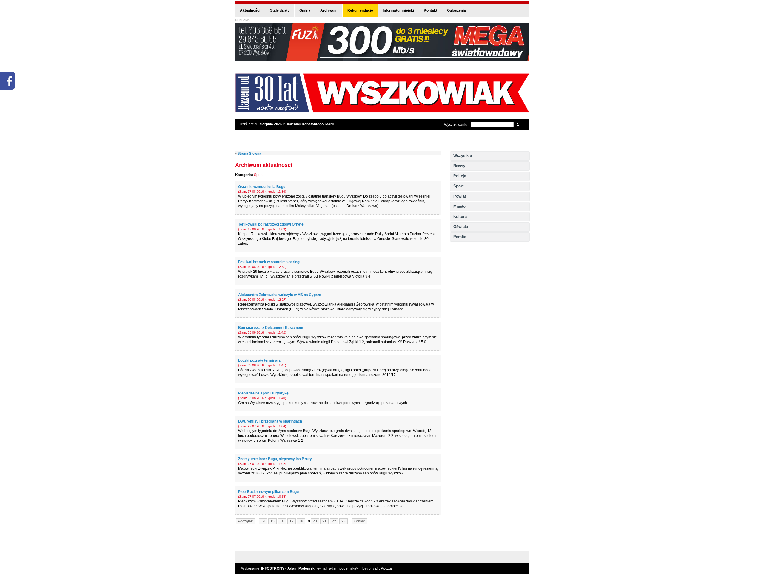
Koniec (359, 521)
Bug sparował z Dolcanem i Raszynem (270, 328)
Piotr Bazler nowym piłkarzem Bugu (268, 492)
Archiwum (329, 10)
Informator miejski (398, 10)
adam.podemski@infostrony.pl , (355, 568)
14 (263, 521)
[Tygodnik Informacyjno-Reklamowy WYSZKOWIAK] (382, 111)
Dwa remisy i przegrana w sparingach (270, 421)
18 (301, 521)
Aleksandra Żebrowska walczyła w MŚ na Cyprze (279, 295)
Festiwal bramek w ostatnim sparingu (269, 262)
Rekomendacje (360, 10)
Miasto (459, 206)
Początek (245, 521)
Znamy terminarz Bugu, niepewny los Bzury (275, 459)
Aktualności (250, 10)
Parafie (459, 237)
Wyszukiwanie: (456, 125)
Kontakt (430, 10)
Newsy (459, 166)
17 (291, 521)
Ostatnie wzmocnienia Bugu (261, 187)
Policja (459, 176)
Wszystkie (462, 155)
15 (272, 521)
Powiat (459, 196)
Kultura (460, 216)
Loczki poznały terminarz (259, 360)
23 (343, 521)
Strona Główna (249, 153)
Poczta (386, 568)
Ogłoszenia (456, 10)
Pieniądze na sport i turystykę (263, 393)
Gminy (304, 10)
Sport (458, 186)
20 (315, 521)
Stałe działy (279, 10)
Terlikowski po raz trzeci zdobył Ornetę (271, 224)
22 (334, 521)
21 (324, 521)
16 (282, 521)
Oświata (460, 226)
